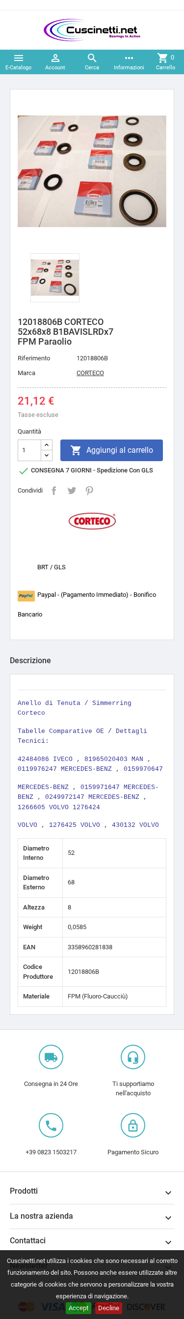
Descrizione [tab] (30, 660)
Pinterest (89, 491)
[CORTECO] (92, 520)
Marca (26, 373)
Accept (78, 1308)
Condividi (54, 491)
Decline (108, 1308)
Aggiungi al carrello (111, 450)
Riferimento (34, 358)
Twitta (72, 491)
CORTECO (90, 373)
